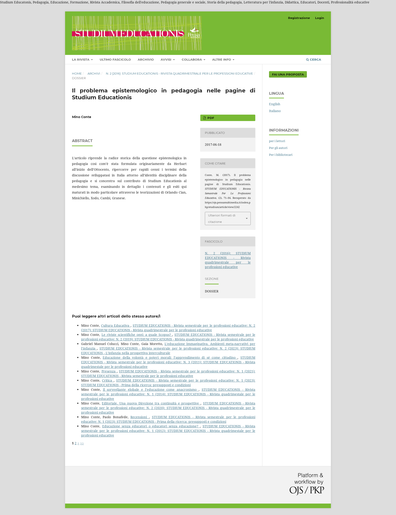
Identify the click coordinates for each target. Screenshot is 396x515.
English (274, 104)
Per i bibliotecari (280, 155)
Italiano (275, 111)
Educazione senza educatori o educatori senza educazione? (151, 426)
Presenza (109, 371)
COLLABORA (192, 59)
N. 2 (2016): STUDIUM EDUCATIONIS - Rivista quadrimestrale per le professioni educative (179, 73)
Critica (108, 380)
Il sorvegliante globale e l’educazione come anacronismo (151, 389)
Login (319, 18)
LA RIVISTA (81, 59)
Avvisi (166, 59)
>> (82, 443)
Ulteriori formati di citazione (222, 218)
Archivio (146, 59)
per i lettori (277, 141)
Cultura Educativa (115, 325)
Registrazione (299, 18)
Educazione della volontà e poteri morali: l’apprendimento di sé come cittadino (170, 357)
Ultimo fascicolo (115, 59)
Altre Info (222, 59)
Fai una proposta (288, 74)
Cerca (315, 59)
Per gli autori (278, 148)
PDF (210, 118)
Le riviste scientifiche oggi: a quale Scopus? (137, 334)
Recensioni (139, 417)
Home (77, 73)
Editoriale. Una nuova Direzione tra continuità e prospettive (151, 403)
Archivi (94, 73)
